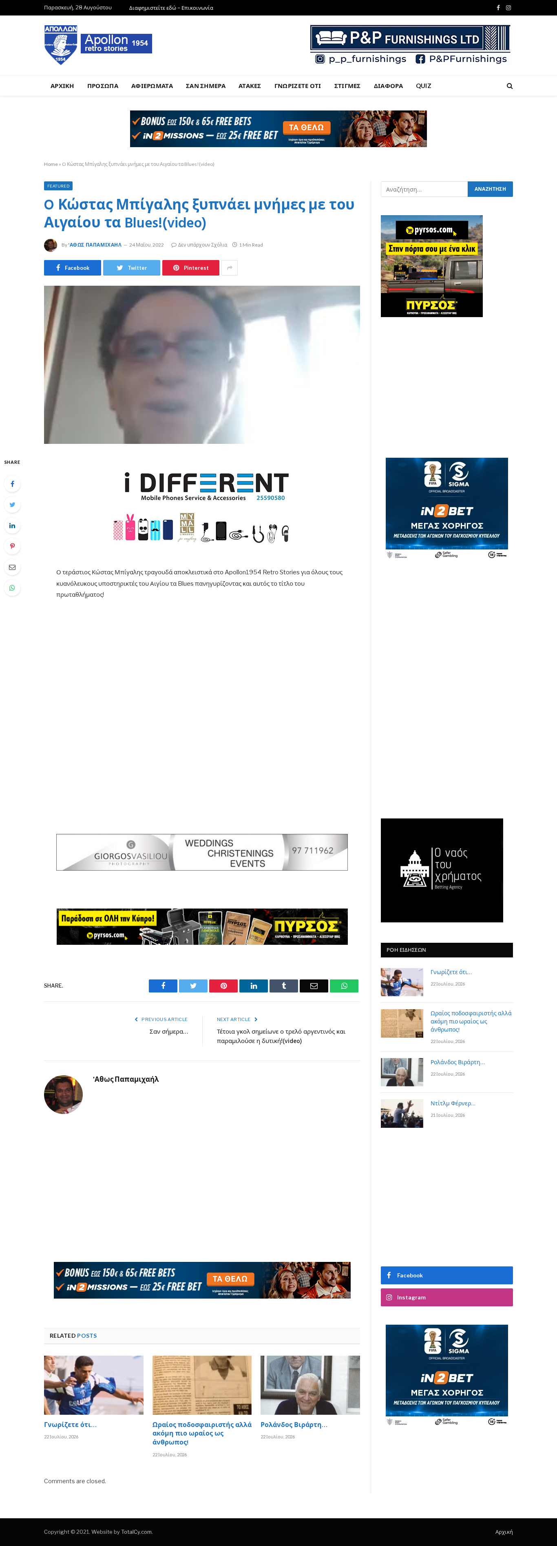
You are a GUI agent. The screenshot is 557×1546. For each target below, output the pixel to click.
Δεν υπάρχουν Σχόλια (202, 245)
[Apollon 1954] (98, 45)
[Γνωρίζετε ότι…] (94, 1385)
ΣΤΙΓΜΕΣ (347, 85)
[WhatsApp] (12, 588)
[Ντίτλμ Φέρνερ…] (402, 1113)
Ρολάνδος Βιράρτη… (294, 1425)
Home (51, 164)
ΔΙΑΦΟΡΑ (388, 85)
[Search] (509, 86)
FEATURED (58, 185)
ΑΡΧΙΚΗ (62, 85)
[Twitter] (12, 504)
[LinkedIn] (12, 525)
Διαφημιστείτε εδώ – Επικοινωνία (171, 7)
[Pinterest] (12, 546)
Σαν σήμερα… (169, 1032)
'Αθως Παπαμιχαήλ (95, 245)
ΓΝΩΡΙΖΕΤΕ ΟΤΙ (297, 85)
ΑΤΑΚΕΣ (250, 85)
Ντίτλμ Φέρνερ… (453, 1104)
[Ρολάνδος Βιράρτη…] (310, 1385)
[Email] (12, 567)
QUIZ (423, 85)
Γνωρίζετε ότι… (70, 1425)
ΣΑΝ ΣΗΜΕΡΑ (205, 85)
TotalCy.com (136, 1531)
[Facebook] (12, 484)
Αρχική (504, 1531)
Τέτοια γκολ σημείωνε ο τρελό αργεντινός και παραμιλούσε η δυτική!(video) (281, 1037)
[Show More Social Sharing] (229, 268)
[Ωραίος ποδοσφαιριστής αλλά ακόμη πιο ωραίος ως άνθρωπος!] (202, 1385)
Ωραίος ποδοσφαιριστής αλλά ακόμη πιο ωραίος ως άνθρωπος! (202, 1434)
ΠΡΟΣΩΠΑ (102, 85)
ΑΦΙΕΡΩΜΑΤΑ (152, 85)
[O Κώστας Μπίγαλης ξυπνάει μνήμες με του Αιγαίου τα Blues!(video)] (202, 365)
